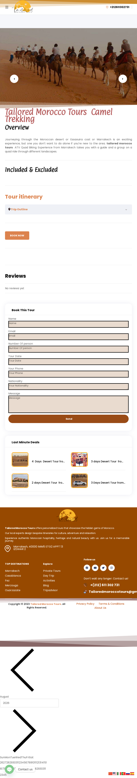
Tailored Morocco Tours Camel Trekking (58, 115)
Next (123, 79)
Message (14, 393)
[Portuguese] (123, 773)
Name (12, 319)
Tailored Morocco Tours (45, 604)
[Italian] (119, 773)
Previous (14, 79)
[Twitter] (103, 568)
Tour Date (15, 356)
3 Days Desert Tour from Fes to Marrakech (107, 483)
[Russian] (128, 773)
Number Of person (20, 344)
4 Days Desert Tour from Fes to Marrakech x (49, 462)
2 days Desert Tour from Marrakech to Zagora (48, 483)
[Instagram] (111, 568)
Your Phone (15, 369)
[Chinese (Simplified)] (110, 773)
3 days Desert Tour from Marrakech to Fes (107, 462)
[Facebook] (87, 568)
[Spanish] (132, 773)
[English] (115, 773)
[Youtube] (95, 568)
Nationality (15, 381)
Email (11, 331)
